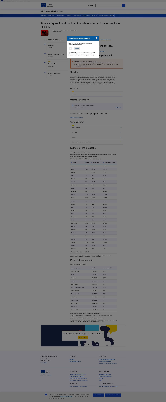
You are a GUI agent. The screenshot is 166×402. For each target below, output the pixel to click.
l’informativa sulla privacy (89, 52)
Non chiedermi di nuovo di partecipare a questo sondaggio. (82, 53)
